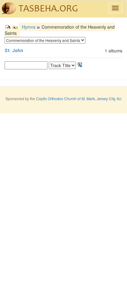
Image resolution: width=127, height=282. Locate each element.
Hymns (28, 27)
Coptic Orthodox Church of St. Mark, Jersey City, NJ (78, 98)
